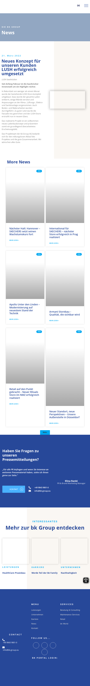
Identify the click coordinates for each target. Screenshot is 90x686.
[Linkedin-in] (53, 645)
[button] (45, 432)
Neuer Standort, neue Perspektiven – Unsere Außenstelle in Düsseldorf (64, 414)
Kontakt (34, 628)
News (33, 623)
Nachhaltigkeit (69, 572)
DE (78, 5)
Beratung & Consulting (70, 610)
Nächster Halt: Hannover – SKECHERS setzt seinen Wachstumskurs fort (24, 231)
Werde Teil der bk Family (45, 572)
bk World (64, 623)
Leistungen (36, 610)
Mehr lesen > (14, 240)
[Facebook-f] (36, 645)
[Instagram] (44, 645)
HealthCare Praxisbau (13, 572)
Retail (62, 619)
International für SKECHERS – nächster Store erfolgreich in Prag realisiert (63, 233)
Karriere (34, 619)
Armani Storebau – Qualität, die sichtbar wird (64, 313)
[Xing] (44, 652)
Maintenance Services (70, 614)
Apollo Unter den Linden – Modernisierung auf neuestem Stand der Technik (24, 309)
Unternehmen (37, 614)
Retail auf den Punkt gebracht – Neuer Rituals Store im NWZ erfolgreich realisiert (24, 393)
